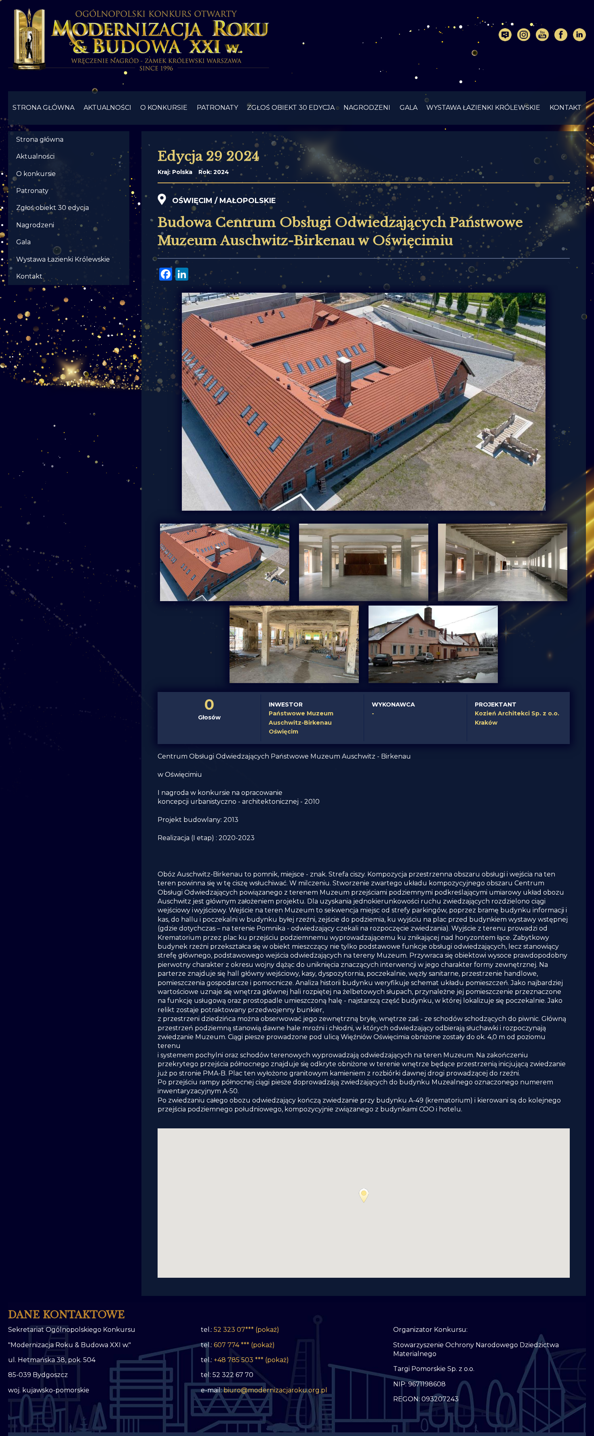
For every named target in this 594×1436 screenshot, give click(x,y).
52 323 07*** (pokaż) (246, 1329)
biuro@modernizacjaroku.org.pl (275, 1390)
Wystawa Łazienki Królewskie (483, 107)
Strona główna (43, 107)
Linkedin (579, 34)
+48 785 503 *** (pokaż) (251, 1360)
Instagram (523, 34)
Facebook (560, 34)
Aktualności (107, 107)
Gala (408, 107)
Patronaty (217, 107)
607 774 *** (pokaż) (244, 1345)
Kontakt (565, 107)
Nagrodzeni (366, 107)
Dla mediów (505, 34)
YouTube (542, 34)
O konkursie (163, 107)
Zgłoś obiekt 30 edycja (291, 107)
